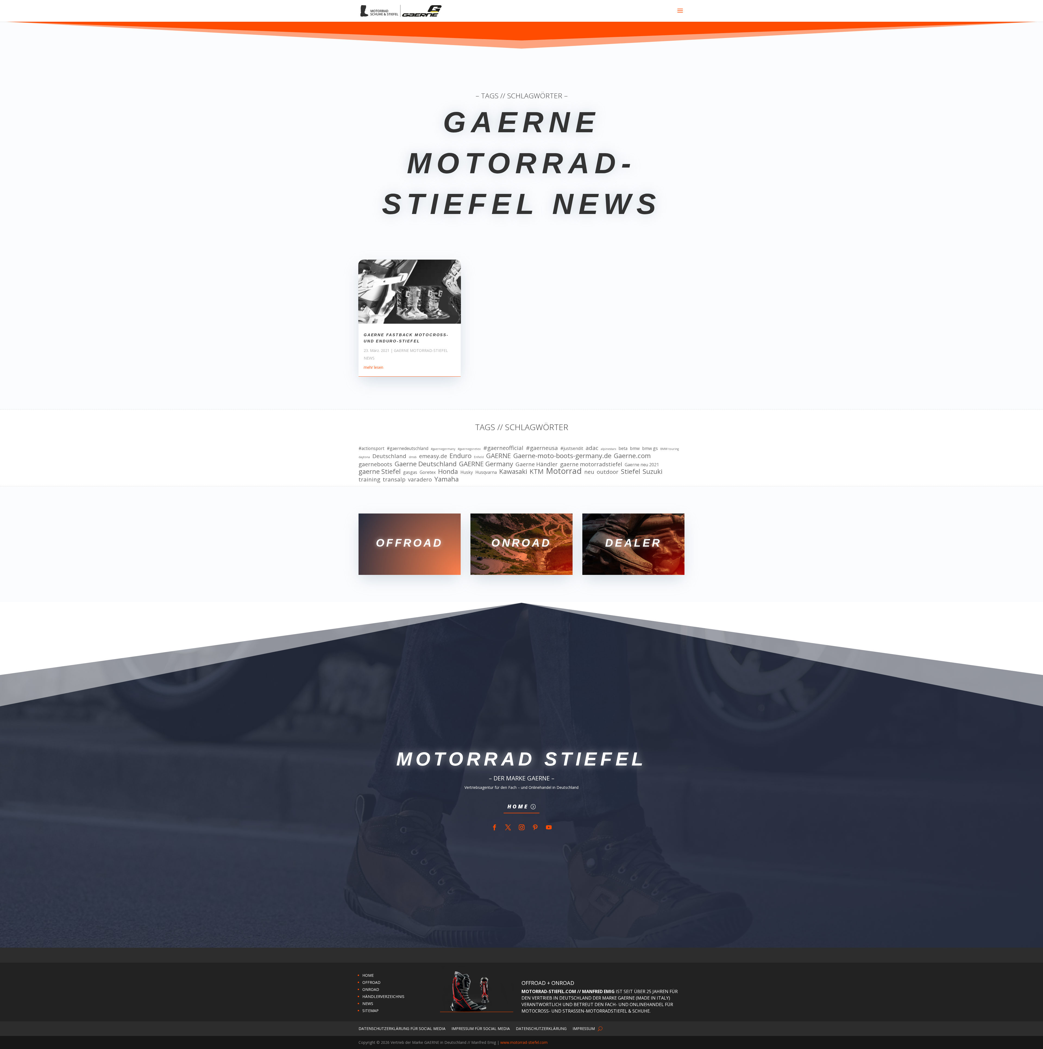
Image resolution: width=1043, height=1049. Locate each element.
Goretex (428, 472)
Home (518, 806)
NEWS (367, 1003)
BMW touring (669, 449)
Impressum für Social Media (480, 1028)
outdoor (607, 472)
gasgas (410, 472)
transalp (394, 479)
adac (592, 448)
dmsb (413, 457)
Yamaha (446, 479)
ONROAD (370, 989)
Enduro (461, 455)
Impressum (584, 1028)
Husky (466, 472)
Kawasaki (513, 471)
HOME (368, 975)
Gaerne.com (632, 455)
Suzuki (652, 471)
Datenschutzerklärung (541, 1028)
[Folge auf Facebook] (494, 827)
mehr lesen (373, 367)
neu (589, 472)
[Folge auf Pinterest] (535, 827)
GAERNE (498, 455)
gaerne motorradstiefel (591, 464)
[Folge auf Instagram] (521, 827)
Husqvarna (486, 472)
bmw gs (650, 448)
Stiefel (630, 471)
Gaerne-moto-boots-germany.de (562, 455)
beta (622, 448)
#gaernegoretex (469, 449)
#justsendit (571, 448)
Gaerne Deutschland (426, 464)
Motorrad (564, 471)
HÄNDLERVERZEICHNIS (383, 996)
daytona (364, 457)
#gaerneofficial (503, 448)
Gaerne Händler (537, 464)
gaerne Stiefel (380, 471)
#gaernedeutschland (407, 448)
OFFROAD (371, 982)
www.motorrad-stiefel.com (524, 1042)
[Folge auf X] (508, 827)
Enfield (479, 457)
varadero (420, 479)
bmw (635, 448)
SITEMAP (370, 1010)
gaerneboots (375, 464)
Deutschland (389, 456)
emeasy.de (433, 456)
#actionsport (371, 448)
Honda (448, 471)
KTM (537, 471)
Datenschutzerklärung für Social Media (402, 1028)
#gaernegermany (443, 449)
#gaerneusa (542, 448)
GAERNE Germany (486, 464)
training (369, 479)
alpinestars (608, 449)
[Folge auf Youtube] (548, 827)
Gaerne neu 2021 (642, 465)
